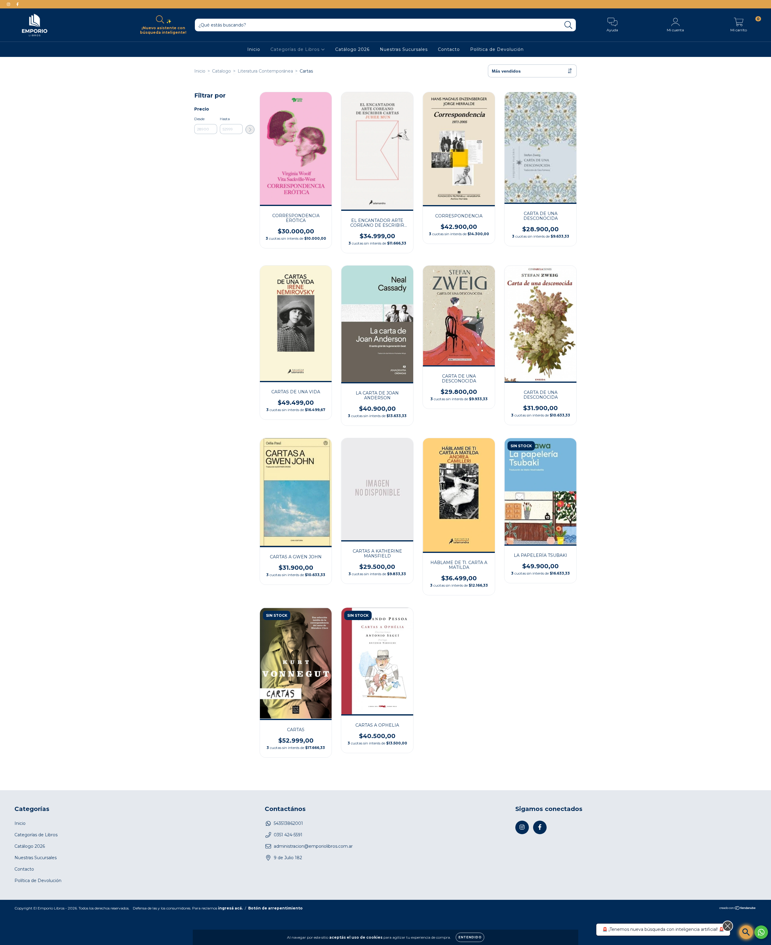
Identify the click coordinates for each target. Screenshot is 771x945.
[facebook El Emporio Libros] (17, 4)
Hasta (225, 119)
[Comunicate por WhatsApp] (761, 932)
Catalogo (221, 71)
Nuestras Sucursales (404, 49)
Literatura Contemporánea (265, 71)
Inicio (253, 49)
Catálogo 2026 (352, 49)
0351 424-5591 (288, 834)
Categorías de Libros (295, 49)
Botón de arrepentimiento (275, 908)
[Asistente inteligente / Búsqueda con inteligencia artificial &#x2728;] (746, 932)
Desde (199, 119)
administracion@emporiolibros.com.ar (313, 846)
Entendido (470, 937)
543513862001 (288, 823)
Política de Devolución (497, 49)
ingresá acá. (230, 908)
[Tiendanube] (738, 908)
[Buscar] (568, 25)
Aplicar (249, 129)
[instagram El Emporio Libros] (9, 4)
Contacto (449, 49)
